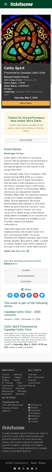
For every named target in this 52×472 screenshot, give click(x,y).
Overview (32, 374)
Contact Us (36, 405)
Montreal (20, 394)
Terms (34, 463)
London (16, 380)
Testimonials (34, 383)
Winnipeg (22, 391)
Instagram (36, 413)
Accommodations (26, 276)
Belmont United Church (30, 333)
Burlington (7, 394)
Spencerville (8, 386)
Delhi (19, 383)
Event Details (26, 140)
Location (26, 270)
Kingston (6, 377)
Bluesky (34, 408)
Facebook (35, 410)
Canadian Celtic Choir (12, 340)
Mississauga (8, 391)
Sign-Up (32, 386)
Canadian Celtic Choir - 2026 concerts (22, 313)
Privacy (42, 463)
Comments (26, 282)
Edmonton (7, 388)
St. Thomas (7, 383)
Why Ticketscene (36, 377)
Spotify (34, 419)
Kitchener (20, 388)
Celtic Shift (25, 340)
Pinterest (35, 416)
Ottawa (5, 380)
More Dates (26, 103)
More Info (21, 251)
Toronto (6, 374)
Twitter (34, 421)
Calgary (18, 377)
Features (32, 380)
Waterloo (18, 374)
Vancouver (23, 386)
